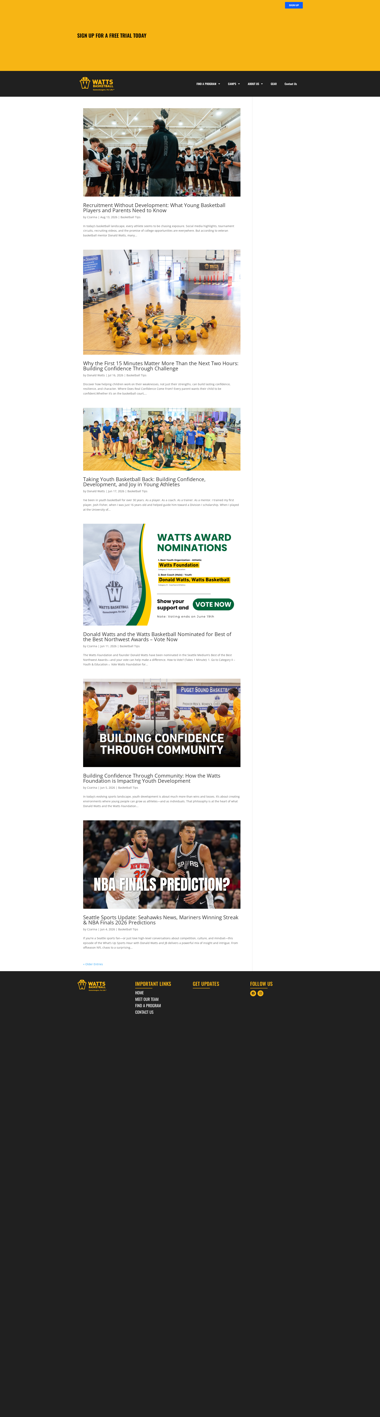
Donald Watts (96, 375)
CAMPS (232, 84)
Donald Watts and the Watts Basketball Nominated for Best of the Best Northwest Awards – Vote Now (157, 637)
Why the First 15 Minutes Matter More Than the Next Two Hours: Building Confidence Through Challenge (160, 366)
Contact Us (291, 84)
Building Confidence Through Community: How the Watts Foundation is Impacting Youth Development (151, 778)
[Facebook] (253, 993)
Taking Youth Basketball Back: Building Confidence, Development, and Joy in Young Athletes (144, 482)
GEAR (274, 84)
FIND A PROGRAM (206, 84)
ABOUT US (253, 84)
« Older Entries (93, 964)
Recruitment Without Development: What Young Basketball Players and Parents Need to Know (154, 208)
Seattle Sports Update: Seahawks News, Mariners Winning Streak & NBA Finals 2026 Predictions (160, 920)
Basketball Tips (131, 217)
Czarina (92, 217)
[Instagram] (260, 993)
